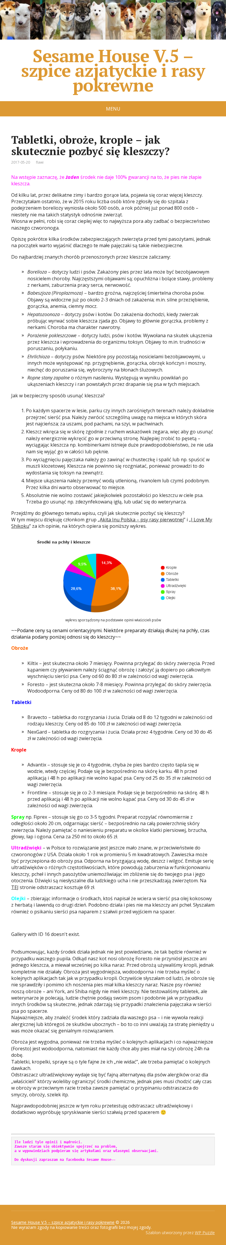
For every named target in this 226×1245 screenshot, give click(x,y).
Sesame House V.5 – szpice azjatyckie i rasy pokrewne (113, 70)
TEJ (15, 887)
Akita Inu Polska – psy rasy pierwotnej (142, 519)
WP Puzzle (205, 1232)
